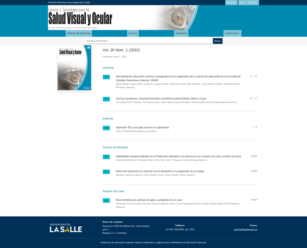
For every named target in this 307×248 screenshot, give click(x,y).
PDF (106, 77)
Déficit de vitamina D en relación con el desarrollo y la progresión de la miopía (160, 171)
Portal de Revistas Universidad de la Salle (69, 2)
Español (253, 2)
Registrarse (231, 2)
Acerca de (231, 33)
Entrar (242, 2)
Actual (133, 33)
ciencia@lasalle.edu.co (245, 229)
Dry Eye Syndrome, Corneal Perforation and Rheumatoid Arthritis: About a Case (161, 98)
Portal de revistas (79, 33)
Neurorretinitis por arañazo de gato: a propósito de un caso (149, 200)
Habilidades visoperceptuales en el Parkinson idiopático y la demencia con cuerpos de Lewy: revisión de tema (178, 156)
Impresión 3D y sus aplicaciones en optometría (142, 127)
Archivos (181, 33)
